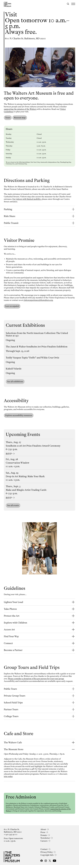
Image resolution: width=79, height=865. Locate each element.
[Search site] (68, 4)
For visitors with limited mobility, (26, 199)
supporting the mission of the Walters (20, 109)
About (43, 829)
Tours (7, 118)
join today (8, 776)
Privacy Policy (46, 852)
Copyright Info (47, 855)
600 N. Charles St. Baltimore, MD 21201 (25, 38)
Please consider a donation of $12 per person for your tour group (36, 679)
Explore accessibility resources (18, 415)
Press (43, 832)
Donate (43, 835)
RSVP (9, 454)
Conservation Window (17, 462)
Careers (44, 841)
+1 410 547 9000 (10, 834)
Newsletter (45, 838)
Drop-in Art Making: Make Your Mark (25, 476)
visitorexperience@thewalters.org (38, 300)
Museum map (20, 118)
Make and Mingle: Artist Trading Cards (26, 490)
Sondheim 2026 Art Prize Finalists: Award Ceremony (33, 445)
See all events (13, 505)
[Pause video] (71, 83)
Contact (44, 849)
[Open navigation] (73, 4)
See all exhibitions (15, 381)
